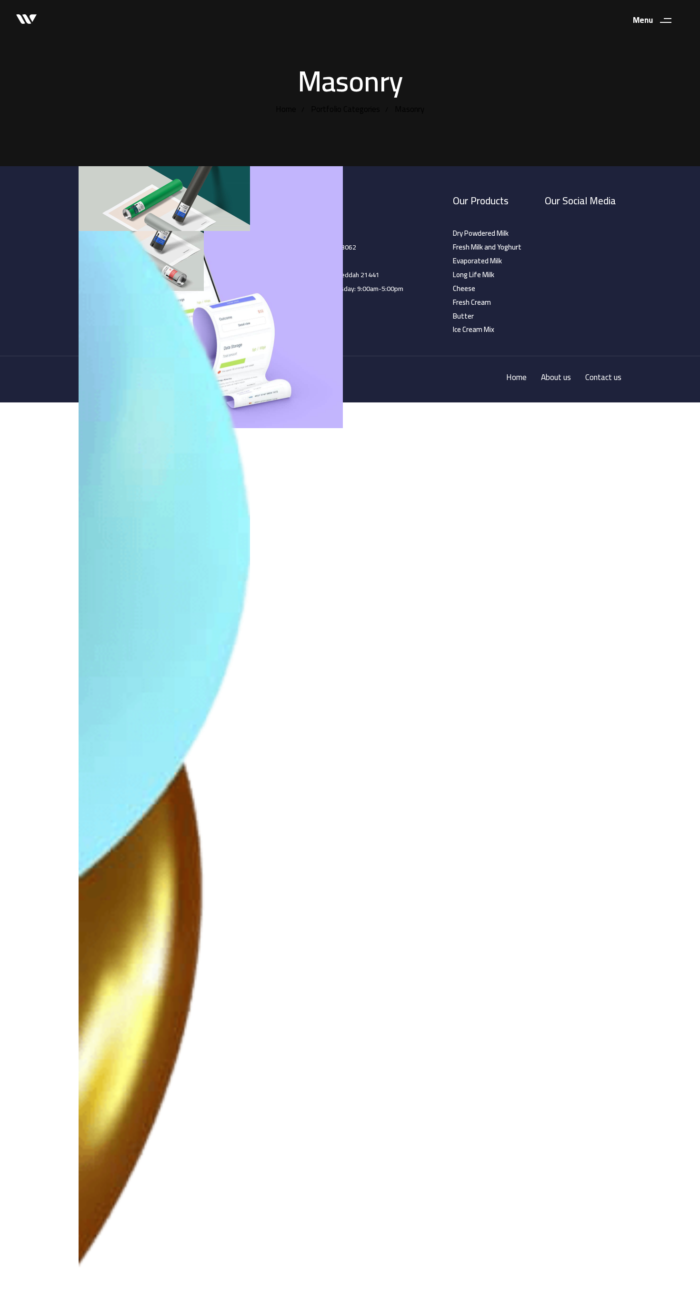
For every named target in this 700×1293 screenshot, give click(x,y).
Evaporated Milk (477, 261)
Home (286, 109)
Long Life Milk (473, 274)
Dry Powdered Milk (481, 233)
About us (556, 377)
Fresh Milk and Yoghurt (487, 247)
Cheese (464, 288)
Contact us (603, 377)
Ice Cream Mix (473, 329)
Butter (463, 316)
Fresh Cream (472, 302)
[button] (656, 20)
